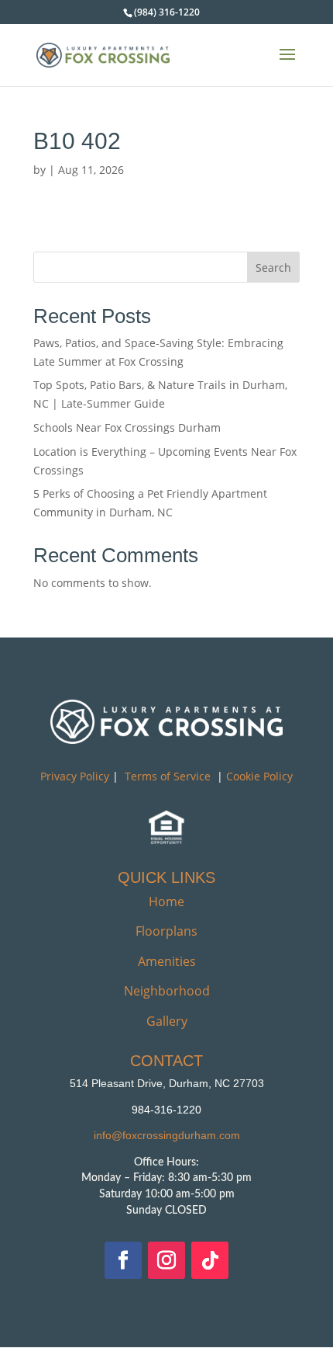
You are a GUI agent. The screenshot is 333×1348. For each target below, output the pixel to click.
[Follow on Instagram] (166, 1260)
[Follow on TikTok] (209, 1260)
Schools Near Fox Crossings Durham (127, 427)
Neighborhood (167, 990)
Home (166, 901)
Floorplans (166, 931)
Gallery (166, 1021)
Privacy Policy (74, 776)
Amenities (167, 961)
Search (273, 267)
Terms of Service (168, 776)
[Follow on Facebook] (123, 1260)
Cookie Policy (259, 776)
